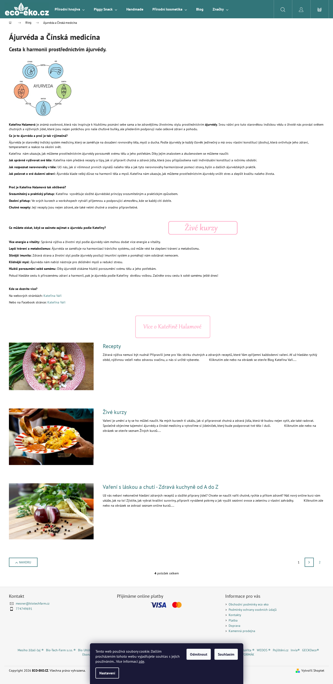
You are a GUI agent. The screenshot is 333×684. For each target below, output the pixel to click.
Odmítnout (198, 654)
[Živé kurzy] (202, 228)
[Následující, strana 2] (309, 562)
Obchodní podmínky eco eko (249, 604)
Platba (233, 620)
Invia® (295, 650)
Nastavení (107, 673)
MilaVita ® (247, 650)
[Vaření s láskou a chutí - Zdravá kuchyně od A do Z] (51, 511)
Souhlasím (226, 654)
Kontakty (235, 615)
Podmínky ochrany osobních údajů (253, 610)
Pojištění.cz (280, 650)
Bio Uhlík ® (86, 650)
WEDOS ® (264, 650)
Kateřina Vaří (52, 296)
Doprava (234, 626)
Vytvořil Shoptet (312, 670)
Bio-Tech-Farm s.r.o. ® (61, 650)
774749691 (24, 609)
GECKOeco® (310, 650)
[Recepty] (51, 366)
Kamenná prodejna (242, 631)
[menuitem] (69, 9)
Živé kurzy (115, 412)
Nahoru (25, 562)
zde (141, 661)
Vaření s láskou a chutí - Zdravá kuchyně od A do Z (160, 486)
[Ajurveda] (43, 88)
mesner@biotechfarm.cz (32, 603)
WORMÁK (247, 654)
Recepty (112, 346)
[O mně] (172, 326)
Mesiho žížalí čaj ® (31, 650)
